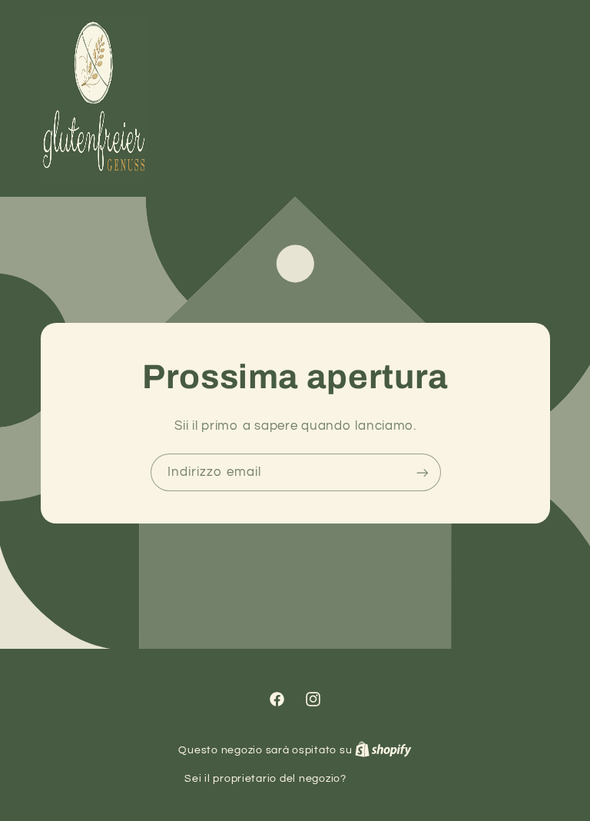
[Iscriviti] (421, 472)
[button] (452, 97)
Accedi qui (377, 778)
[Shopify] (383, 750)
